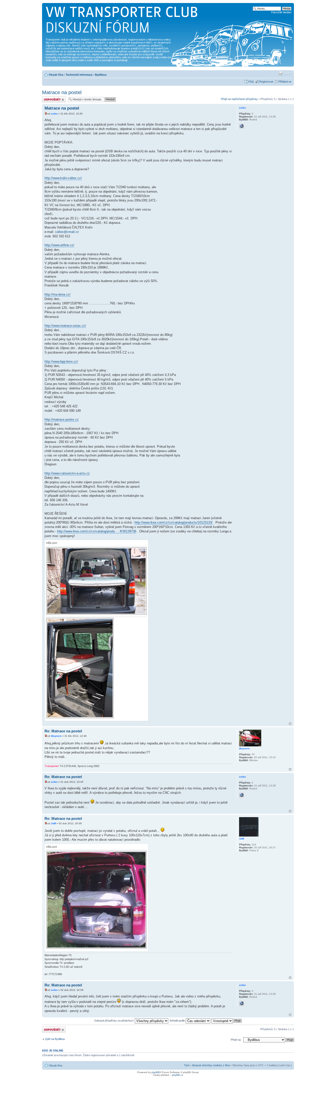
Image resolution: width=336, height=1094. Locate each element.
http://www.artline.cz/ (59, 245)
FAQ (251, 81)
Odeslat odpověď (52, 97)
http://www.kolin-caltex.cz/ (63, 178)
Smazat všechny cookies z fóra (211, 1065)
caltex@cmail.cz (67, 232)
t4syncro (56, 736)
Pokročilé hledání (281, 12)
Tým (186, 1065)
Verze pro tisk (280, 73)
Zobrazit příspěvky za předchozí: (114, 1020)
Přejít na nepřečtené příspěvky (239, 99)
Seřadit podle (177, 1020)
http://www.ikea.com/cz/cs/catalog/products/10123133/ (174, 522)
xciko (54, 113)
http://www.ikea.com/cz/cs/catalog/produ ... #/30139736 (96, 531)
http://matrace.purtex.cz (62, 419)
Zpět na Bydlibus (55, 1038)
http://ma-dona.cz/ (58, 294)
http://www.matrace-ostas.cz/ (65, 325)
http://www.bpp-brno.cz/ (61, 361)
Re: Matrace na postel (63, 731)
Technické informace (79, 74)
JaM (53, 823)
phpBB (155, 1072)
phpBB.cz (177, 1075)
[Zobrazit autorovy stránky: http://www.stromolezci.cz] (241, 126)
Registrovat (266, 81)
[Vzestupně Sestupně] (227, 1020)
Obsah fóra (56, 74)
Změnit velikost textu (287, 73)
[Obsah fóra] (121, 21)
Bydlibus (101, 74)
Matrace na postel (61, 92)
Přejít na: (236, 1039)
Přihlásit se (284, 81)
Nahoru (290, 723)
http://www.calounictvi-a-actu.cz (67, 473)
